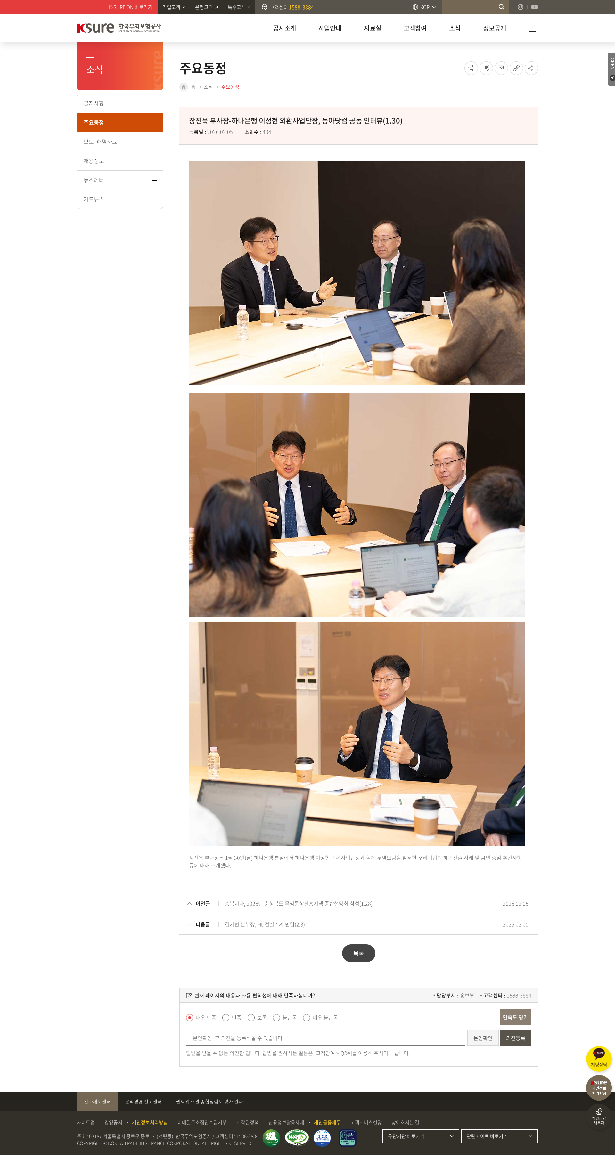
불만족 (290, 1017)
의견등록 (515, 1038)
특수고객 (237, 7)
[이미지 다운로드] (501, 68)
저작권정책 (247, 1122)
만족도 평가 (515, 1017)
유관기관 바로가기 (406, 1136)
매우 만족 (206, 1017)
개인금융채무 (327, 1122)
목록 (358, 953)
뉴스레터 (94, 180)
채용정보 (94, 161)
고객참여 (415, 28)
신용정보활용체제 (286, 1122)
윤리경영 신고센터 (143, 1101)
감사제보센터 (97, 1101)
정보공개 (494, 28)
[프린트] (471, 68)
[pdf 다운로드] (486, 68)
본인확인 (483, 1038)
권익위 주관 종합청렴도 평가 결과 (209, 1101)
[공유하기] (531, 68)
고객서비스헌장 (366, 1122)
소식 (455, 28)
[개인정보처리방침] (599, 1088)
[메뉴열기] (533, 28)
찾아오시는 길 (405, 1122)
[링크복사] (516, 68)
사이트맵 (86, 1122)
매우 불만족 (325, 1017)
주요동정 (94, 122)
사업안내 (329, 28)
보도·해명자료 (100, 141)
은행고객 (204, 7)
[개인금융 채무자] (599, 1116)
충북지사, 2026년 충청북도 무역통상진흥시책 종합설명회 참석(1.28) (299, 903)
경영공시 (113, 1122)
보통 (262, 1017)
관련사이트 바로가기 (487, 1136)
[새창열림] (501, 7)
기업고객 (171, 7)
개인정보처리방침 (150, 1122)
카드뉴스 (94, 199)
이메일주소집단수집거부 (202, 1122)
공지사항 (94, 103)
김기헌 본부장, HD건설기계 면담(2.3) (265, 924)
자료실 (372, 28)
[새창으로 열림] (271, 1138)
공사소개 (284, 28)
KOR (425, 7)
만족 (237, 1017)
